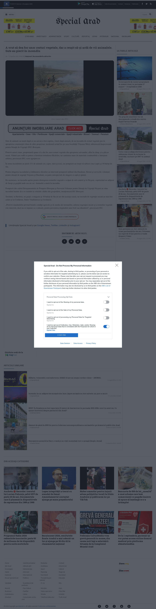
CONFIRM (61, 335)
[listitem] (78, 297)
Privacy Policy (91, 343)
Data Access (78, 343)
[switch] (106, 302)
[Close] (117, 266)
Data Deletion (65, 343)
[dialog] (78, 304)
